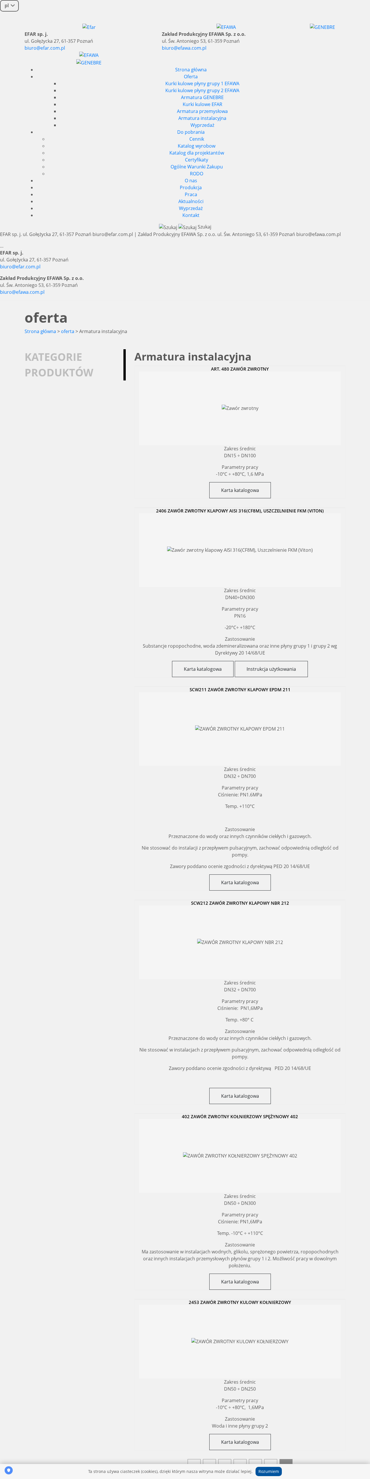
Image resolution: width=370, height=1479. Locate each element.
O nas (191, 180)
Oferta (191, 76)
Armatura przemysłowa (202, 111)
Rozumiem (268, 1471)
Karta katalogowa (240, 490)
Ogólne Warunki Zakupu (197, 166)
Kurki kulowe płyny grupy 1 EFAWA (202, 83)
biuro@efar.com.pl (45, 48)
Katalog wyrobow (196, 146)
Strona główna (191, 69)
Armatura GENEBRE (202, 97)
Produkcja (191, 187)
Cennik (196, 139)
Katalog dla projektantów (196, 153)
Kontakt (190, 215)
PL (7, 5)
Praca (191, 194)
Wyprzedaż (202, 125)
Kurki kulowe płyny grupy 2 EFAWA (202, 90)
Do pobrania (191, 132)
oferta (67, 331)
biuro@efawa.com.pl (184, 48)
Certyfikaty (196, 160)
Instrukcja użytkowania (271, 669)
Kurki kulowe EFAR (202, 104)
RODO (196, 173)
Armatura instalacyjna (202, 118)
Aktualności (191, 201)
